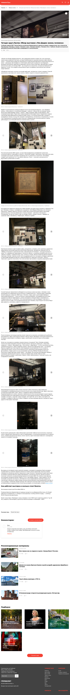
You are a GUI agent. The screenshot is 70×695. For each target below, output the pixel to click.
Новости (47, 670)
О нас (59, 670)
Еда (45, 682)
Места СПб (47, 673)
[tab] (26, 148)
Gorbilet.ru (11, 683)
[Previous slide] (3, 135)
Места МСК (47, 672)
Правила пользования (63, 673)
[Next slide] (51, 135)
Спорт (46, 681)
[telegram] (66, 35)
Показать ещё (35, 655)
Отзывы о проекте (62, 672)
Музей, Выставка (15, 512)
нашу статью (49, 483)
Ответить (9, 533)
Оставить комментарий (35, 520)
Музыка (46, 676)
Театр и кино (48, 675)
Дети (46, 679)
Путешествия (48, 685)
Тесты (46, 684)
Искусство (47, 678)
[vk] (63, 35)
